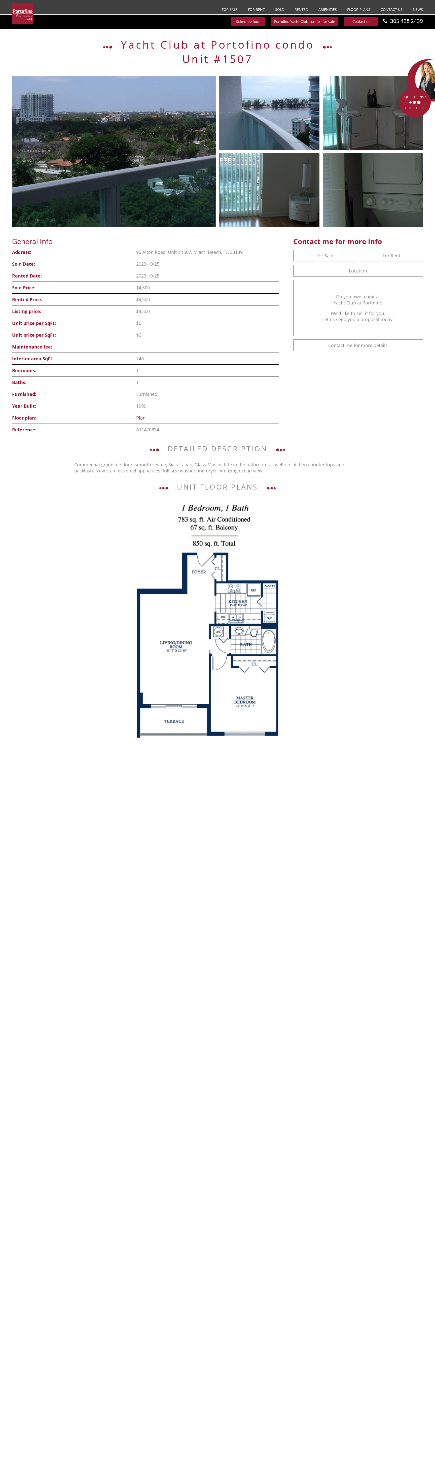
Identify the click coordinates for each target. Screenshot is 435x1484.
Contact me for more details (358, 345)
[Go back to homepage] (22, 13)
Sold (279, 9)
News (418, 9)
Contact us (392, 9)
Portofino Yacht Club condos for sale (304, 21)
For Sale (230, 9)
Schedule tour (248, 21)
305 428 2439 (406, 20)
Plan (141, 418)
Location (358, 271)
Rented (301, 9)
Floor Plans (358, 9)
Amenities (327, 9)
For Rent (256, 9)
